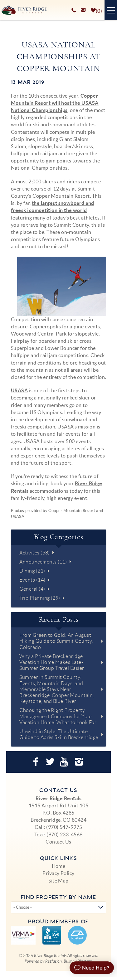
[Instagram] (79, 762)
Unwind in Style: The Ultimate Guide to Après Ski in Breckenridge (58, 734)
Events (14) (32, 580)
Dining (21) (32, 570)
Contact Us (58, 841)
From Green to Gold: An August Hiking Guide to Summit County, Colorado (56, 641)
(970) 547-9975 (64, 827)
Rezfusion (53, 961)
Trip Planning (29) (39, 598)
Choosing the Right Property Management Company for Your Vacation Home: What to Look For (57, 716)
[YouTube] (65, 762)
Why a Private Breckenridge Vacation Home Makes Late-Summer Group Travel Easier (51, 662)
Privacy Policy (58, 873)
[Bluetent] (77, 935)
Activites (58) (34, 552)
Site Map (58, 880)
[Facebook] (36, 762)
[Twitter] (50, 762)
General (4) (32, 589)
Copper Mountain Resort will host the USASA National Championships (55, 103)
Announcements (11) (43, 561)
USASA (19, 390)
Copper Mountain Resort (71, 510)
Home (59, 866)
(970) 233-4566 (64, 834)
